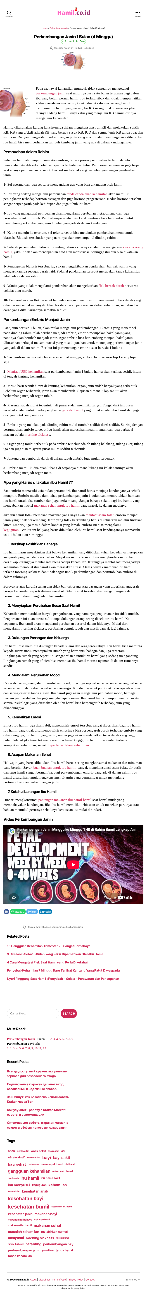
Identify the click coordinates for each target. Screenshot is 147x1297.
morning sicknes (37, 434)
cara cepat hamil (52, 1164)
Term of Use (59, 1279)
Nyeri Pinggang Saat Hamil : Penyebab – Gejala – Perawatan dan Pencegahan (63, 979)
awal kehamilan (43, 927)
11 (39, 1048)
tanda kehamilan (20, 1256)
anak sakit (38, 1151)
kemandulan (14, 1191)
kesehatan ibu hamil (61, 1206)
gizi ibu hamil (72, 410)
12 (44, 1048)
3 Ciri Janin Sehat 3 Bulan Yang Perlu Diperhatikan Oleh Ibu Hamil (55, 954)
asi (63, 1151)
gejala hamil (58, 1171)
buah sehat (33, 1164)
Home (44, 28)
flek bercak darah (111, 286)
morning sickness (40, 1238)
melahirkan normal (54, 1231)
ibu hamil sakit (50, 1178)
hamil (69, 1171)
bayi (46, 1157)
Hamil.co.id (22, 1279)
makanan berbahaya (20, 1219)
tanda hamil (64, 1250)
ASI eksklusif (16, 1157)
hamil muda (13, 1178)
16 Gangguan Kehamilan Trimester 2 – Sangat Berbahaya (50, 946)
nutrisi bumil (62, 1238)
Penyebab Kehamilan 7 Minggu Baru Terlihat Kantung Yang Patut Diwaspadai (63, 970)
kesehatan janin (20, 1214)
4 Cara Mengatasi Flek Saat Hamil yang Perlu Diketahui (47, 962)
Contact (90, 1279)
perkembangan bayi (58, 1244)
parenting (33, 1244)
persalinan (47, 1250)
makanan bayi (45, 1214)
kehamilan (57, 1185)
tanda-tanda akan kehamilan (87, 194)
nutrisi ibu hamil (15, 1244)
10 (36, 1048)
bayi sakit (61, 1157)
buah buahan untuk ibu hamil (54, 767)
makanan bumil (42, 1219)
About (33, 1279)
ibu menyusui (19, 1185)
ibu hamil (29, 1178)
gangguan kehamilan (29, 1171)
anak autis (23, 1150)
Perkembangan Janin (58, 28)
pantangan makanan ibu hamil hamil (64, 800)
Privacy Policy (76, 1279)
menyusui (16, 1238)
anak (11, 1151)
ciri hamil (70, 1164)
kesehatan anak (35, 1191)
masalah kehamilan (23, 1232)
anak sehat (53, 1151)
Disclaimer (44, 1279)
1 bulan (31, 927)
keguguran (11, 530)
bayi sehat (17, 1164)
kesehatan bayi (25, 1198)
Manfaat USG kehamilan (25, 371)
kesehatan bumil (28, 1206)
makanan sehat (47, 1225)
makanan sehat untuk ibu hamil (57, 505)
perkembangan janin (50, 93)
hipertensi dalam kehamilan (68, 745)
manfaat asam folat (100, 515)
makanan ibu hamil (20, 1225)
